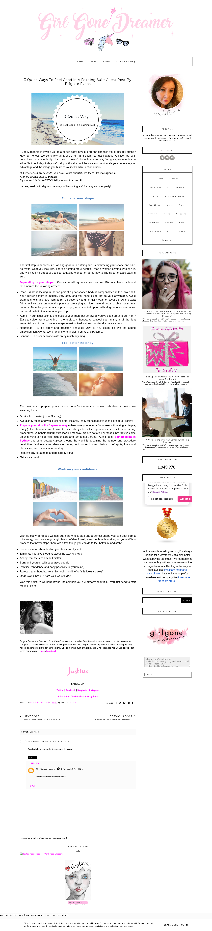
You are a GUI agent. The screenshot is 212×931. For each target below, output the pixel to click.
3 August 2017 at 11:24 (72, 769)
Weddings (154, 205)
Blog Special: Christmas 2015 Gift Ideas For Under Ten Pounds (167, 378)
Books (182, 222)
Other (183, 231)
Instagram (94, 690)
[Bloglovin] (167, 159)
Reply (32, 757)
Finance (169, 222)
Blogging (181, 214)
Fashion (152, 214)
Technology (155, 231)
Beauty (167, 214)
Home (80, 62)
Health (169, 205)
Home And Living (174, 196)
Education (167, 240)
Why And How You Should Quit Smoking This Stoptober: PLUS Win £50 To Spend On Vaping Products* (167, 313)
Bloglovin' (82, 690)
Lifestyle (73, 703)
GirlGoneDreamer (46, 769)
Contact (106, 62)
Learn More (171, 925)
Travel (182, 205)
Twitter (41, 651)
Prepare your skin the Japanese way (43, 425)
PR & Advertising (125, 62)
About (92, 62)
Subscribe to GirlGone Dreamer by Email (78, 696)
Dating (155, 196)
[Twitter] (162, 159)
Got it (184, 925)
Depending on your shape (36, 282)
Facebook (51, 651)
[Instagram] (172, 159)
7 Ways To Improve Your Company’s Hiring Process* (167, 441)
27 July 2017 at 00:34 (59, 741)
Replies (35, 763)
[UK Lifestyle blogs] (167, 543)
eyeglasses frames (38, 741)
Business (154, 222)
